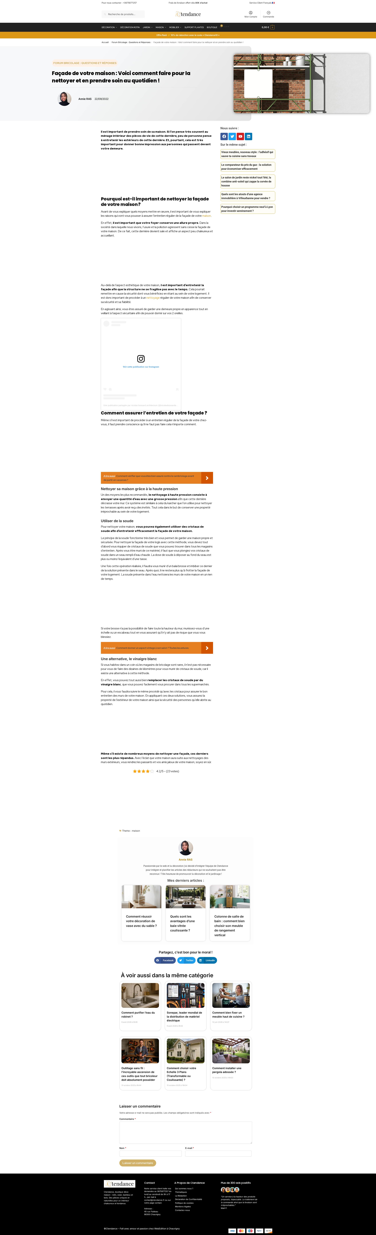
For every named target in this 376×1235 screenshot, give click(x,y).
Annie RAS (186, 859)
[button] (268, 27)
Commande (268, 16)
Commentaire (127, 1119)
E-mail (189, 1148)
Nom (122, 1148)
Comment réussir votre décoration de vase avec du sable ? (141, 921)
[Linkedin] (248, 136)
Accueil (105, 42)
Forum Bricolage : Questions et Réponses (131, 42)
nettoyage (153, 298)
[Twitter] (232, 136)
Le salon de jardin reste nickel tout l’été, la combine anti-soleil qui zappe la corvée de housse (246, 181)
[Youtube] (240, 136)
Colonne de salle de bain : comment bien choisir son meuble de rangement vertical (229, 926)
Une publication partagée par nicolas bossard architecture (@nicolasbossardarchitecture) (145, 405)
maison (206, 216)
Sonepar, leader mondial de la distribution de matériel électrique (184, 1016)
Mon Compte (251, 16)
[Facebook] (224, 136)
